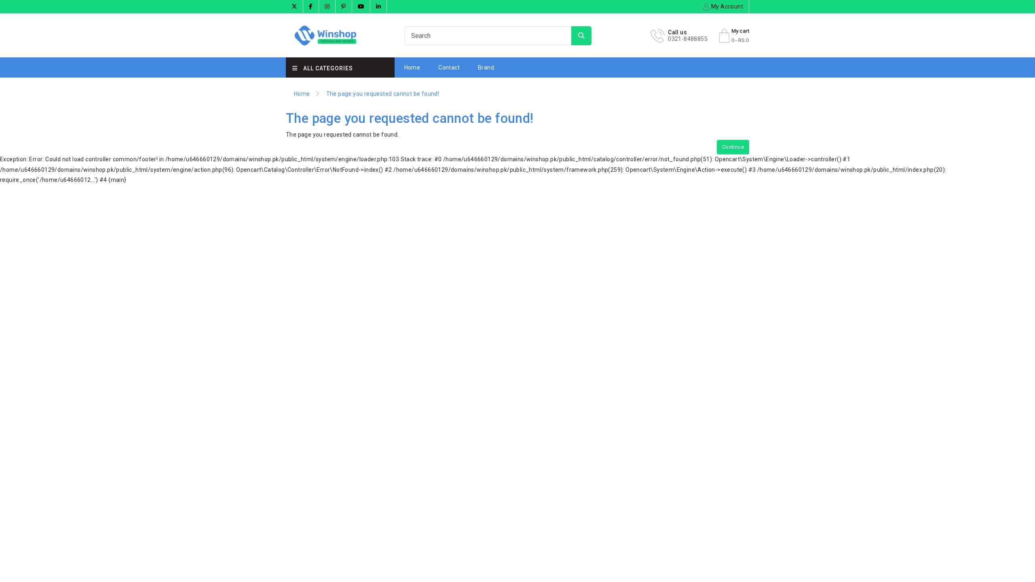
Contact (449, 67)
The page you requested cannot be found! (382, 94)
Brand (486, 67)
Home (412, 67)
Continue (733, 147)
